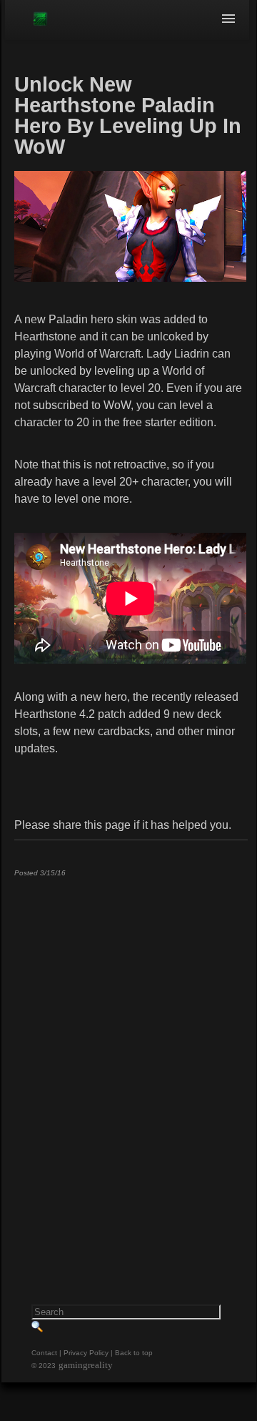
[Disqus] (130, 1066)
